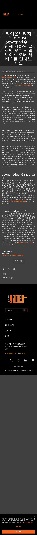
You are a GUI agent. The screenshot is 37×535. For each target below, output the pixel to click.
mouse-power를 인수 (23, 86)
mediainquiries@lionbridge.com (13, 255)
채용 (7, 336)
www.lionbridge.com (25, 243)
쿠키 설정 (18, 526)
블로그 (8, 330)
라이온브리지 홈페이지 (15, 353)
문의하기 (20, 14)
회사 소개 (9, 325)
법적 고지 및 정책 (18, 366)
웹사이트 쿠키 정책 (28, 522)
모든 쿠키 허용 (18, 531)
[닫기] (35, 516)
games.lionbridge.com (18, 201)
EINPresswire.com (9, 77)
